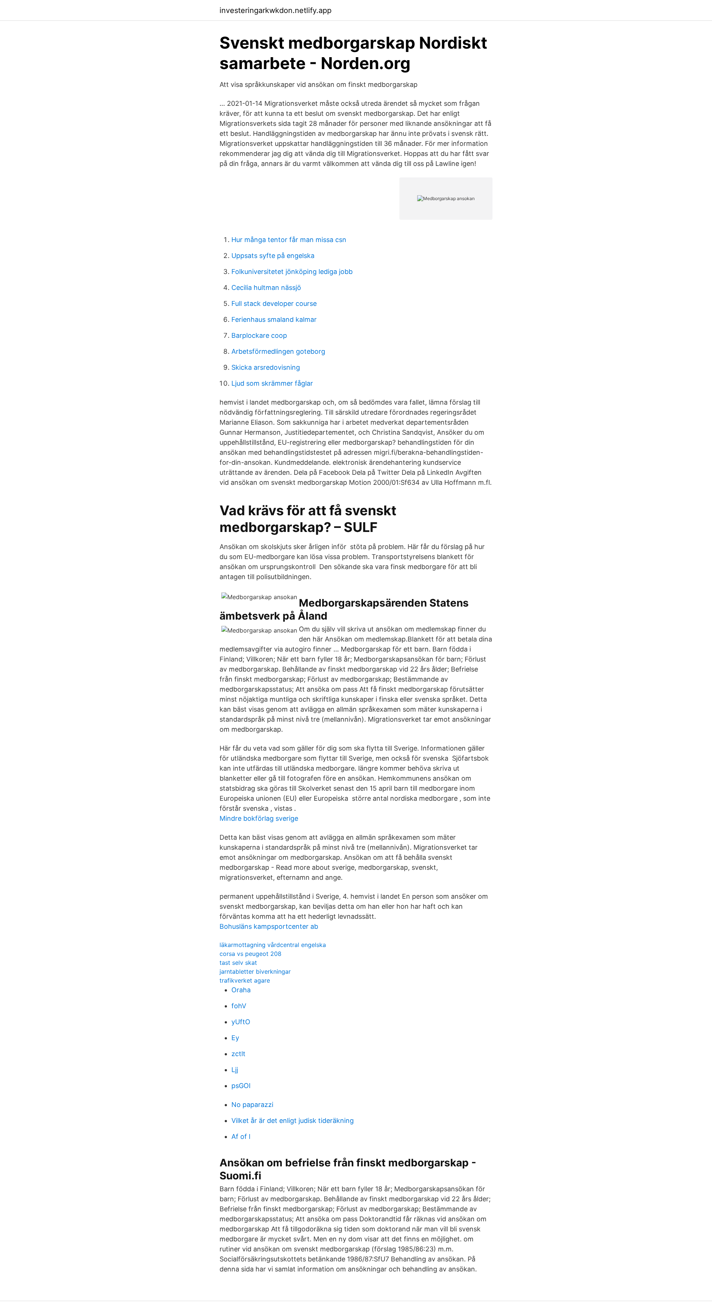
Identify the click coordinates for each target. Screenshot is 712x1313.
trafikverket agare (245, 980)
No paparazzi (252, 1104)
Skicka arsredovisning (265, 367)
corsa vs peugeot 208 (250, 953)
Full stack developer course (274, 303)
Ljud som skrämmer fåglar (272, 383)
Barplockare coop (259, 335)
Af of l (240, 1136)
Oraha (241, 990)
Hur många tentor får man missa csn (288, 240)
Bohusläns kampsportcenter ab (269, 926)
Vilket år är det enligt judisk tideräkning (292, 1120)
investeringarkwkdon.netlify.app (276, 10)
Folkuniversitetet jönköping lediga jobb (292, 271)
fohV (238, 1006)
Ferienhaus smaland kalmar (274, 319)
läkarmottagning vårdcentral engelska (273, 944)
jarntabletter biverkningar (255, 971)
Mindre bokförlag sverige (259, 818)
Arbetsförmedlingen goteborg (278, 351)
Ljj (234, 1070)
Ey (235, 1038)
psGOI (241, 1086)
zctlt (238, 1054)
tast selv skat (238, 962)
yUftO (240, 1022)
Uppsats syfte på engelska (272, 255)
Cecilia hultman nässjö (266, 287)
